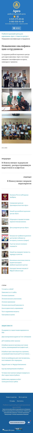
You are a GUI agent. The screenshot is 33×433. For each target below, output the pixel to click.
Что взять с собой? (8, 289)
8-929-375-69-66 (16, 19)
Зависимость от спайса (9, 292)
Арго (16, 11)
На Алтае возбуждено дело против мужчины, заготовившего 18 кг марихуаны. (16, 359)
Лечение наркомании (8, 302)
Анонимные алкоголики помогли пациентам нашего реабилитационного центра (20, 262)
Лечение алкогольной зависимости (13, 305)
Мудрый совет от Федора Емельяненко (14, 364)
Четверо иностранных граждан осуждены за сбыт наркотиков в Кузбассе (16, 374)
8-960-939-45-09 (16, 21)
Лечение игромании (8, 295)
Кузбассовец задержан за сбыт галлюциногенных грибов (11, 380)
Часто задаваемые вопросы (10, 311)
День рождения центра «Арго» (19, 227)
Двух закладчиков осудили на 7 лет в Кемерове (16, 337)
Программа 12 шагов (8, 315)
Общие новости (7, 326)
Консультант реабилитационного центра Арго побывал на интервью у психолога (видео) (20, 238)
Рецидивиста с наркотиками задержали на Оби (15, 331)
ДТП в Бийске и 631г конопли (11, 341)
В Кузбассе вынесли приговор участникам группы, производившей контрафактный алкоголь (15, 346)
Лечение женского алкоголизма (11, 299)
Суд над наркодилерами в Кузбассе (12, 369)
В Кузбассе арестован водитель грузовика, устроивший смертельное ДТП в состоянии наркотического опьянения (15, 353)
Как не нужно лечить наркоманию (12, 308)
